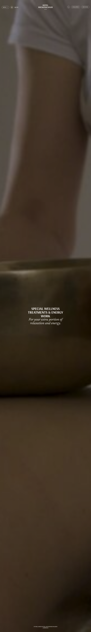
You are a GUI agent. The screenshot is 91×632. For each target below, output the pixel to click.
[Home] (45, 7)
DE (17, 7)
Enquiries (75, 7)
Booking (85, 7)
